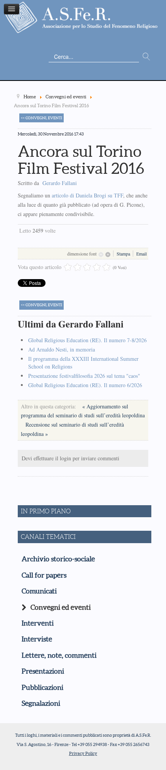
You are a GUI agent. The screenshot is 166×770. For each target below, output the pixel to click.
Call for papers (44, 575)
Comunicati (39, 591)
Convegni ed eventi (60, 607)
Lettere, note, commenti (59, 655)
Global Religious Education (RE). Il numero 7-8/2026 (87, 340)
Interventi (38, 623)
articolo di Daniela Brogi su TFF (87, 195)
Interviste (37, 639)
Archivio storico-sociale (58, 559)
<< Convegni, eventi (41, 118)
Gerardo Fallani (59, 183)
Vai (146, 57)
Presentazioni (43, 671)
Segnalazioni (41, 703)
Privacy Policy (83, 753)
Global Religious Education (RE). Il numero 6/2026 (85, 385)
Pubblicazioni (42, 687)
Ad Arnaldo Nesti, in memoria (61, 349)
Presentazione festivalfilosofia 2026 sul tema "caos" (84, 375)
